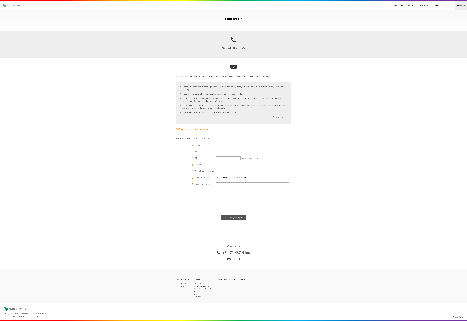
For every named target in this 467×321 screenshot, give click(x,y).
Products (436, 6)
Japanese (461, 6)
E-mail (237, 259)
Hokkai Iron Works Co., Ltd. (203, 286)
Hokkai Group (397, 6)
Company (411, 6)
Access (196, 294)
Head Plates (424, 6)
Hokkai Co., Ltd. (199, 284)
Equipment (197, 297)
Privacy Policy (458, 317)
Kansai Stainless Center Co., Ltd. (205, 289)
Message (184, 284)
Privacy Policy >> (280, 117)
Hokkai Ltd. (197, 291)
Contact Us (448, 6)
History (183, 286)
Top (177, 280)
